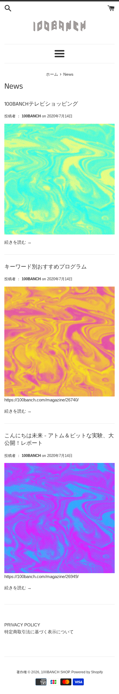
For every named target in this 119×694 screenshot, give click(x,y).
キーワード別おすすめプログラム (45, 267)
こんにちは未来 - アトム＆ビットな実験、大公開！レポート (59, 439)
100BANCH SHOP (55, 672)
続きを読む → (17, 242)
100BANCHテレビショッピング (41, 104)
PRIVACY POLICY (22, 624)
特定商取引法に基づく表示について (39, 631)
